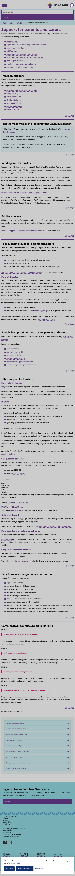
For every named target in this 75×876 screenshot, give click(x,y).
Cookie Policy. (15, 863)
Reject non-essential (24, 868)
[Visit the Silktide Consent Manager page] (70, 868)
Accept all (9, 868)
